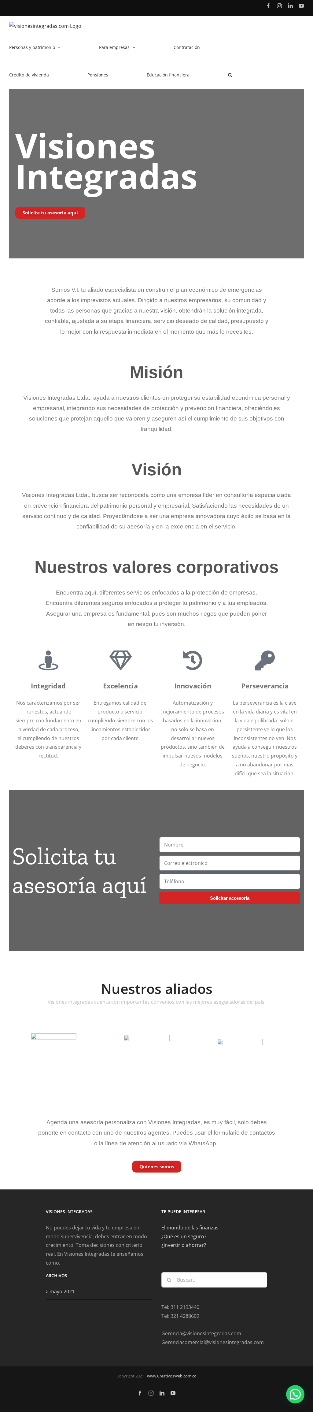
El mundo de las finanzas (190, 1227)
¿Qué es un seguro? (183, 1236)
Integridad (48, 685)
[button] (230, 75)
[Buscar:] (214, 1279)
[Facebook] (268, 5)
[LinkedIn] (290, 5)
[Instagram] (279, 5)
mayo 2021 (62, 1291)
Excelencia (120, 685)
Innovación (192, 685)
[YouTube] (301, 5)
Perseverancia (265, 685)
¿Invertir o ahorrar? (183, 1245)
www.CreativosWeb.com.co (172, 1376)
